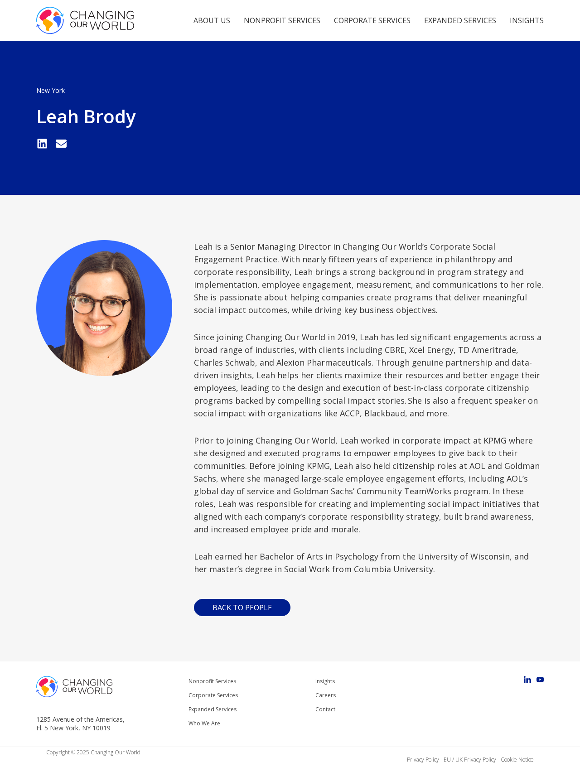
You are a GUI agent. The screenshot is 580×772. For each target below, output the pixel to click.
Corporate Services (372, 20)
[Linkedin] (42, 144)
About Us (211, 20)
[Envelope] (61, 144)
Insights (527, 20)
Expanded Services (460, 20)
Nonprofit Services (282, 20)
